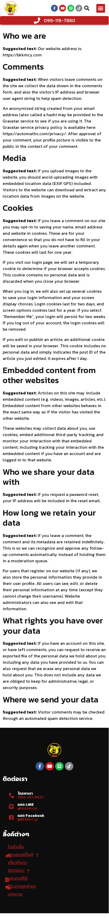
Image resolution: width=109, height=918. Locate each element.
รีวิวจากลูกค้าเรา (22, 886)
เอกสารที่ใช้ (17, 878)
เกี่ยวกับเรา (17, 862)
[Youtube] (62, 8)
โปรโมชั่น (16, 846)
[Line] (70, 8)
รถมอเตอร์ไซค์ (20, 854)
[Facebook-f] (54, 8)
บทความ (15, 894)
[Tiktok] (78, 8)
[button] (100, 8)
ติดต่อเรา (16, 870)
